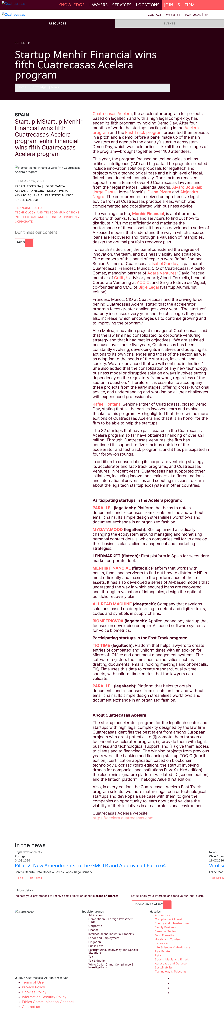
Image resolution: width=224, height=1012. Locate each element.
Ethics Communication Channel (48, 1002)
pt (30, 43)
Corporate (24, 221)
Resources (57, 23)
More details (25, 890)
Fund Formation (165, 935)
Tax (20, 878)
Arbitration (95, 915)
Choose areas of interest (151, 904)
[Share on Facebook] (185, 92)
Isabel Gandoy (27, 200)
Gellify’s (121, 277)
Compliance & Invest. (169, 919)
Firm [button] (190, 5)
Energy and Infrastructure (172, 923)
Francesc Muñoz (59, 195)
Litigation (94, 942)
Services (121, 5)
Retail (158, 955)
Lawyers (98, 5)
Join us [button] (172, 5)
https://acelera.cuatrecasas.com (123, 818)
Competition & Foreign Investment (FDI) (111, 920)
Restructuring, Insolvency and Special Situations (113, 951)
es (17, 43)
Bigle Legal (149, 287)
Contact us (31, 1007)
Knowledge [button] (71, 5)
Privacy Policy (33, 987)
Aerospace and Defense (171, 963)
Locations (148, 5)
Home (22, 87)
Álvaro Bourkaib (28, 195)
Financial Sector (29, 208)
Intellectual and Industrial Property (47, 217)
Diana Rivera (57, 190)
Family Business (165, 927)
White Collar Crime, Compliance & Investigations (110, 966)
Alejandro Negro (29, 190)
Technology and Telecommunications (47, 212)
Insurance (161, 943)
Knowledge (39, 87)
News (55, 87)
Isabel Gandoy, (165, 263)
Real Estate (162, 951)
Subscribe (24, 242)
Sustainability (164, 967)
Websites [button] (173, 15)
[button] (197, 14)
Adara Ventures (162, 273)
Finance (93, 929)
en (23, 43)
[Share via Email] (205, 92)
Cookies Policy (34, 992)
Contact (155, 15)
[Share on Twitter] (192, 92)
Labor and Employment (103, 937)
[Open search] (219, 15)
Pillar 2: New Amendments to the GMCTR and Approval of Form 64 (90, 865)
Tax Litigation (97, 960)
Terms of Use (33, 982)
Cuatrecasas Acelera (112, 113)
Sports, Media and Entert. (172, 959)
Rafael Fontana (28, 186)
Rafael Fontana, (107, 404)
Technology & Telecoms (170, 971)
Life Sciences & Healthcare (172, 947)
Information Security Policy (44, 997)
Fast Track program (144, 132)
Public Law (95, 946)
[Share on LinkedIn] (198, 92)
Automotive (162, 915)
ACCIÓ (143, 282)
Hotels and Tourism (168, 939)
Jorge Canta (54, 186)
